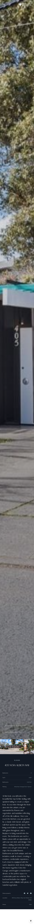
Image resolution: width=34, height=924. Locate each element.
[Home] (25, 4)
